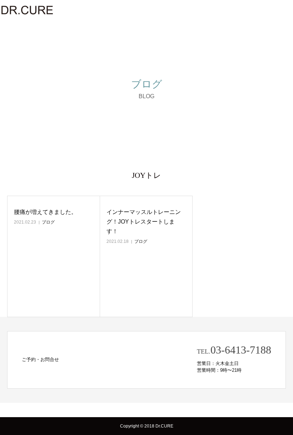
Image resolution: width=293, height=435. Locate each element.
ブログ (48, 222)
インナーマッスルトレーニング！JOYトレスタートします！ (143, 221)
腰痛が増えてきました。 (45, 212)
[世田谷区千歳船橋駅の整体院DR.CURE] (27, 10)
